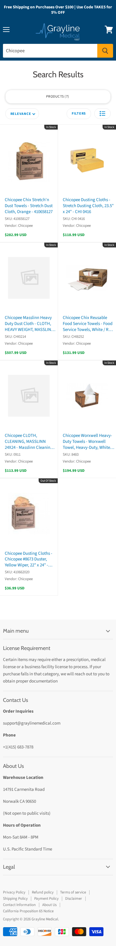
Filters (79, 113)
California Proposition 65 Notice (28, 911)
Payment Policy (46, 898)
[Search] (105, 51)
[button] (102, 113)
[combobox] (50, 51)
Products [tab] (57, 96)
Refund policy (43, 892)
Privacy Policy (14, 892)
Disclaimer (73, 898)
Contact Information (19, 905)
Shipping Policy (15, 898)
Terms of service (73, 892)
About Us (49, 905)
